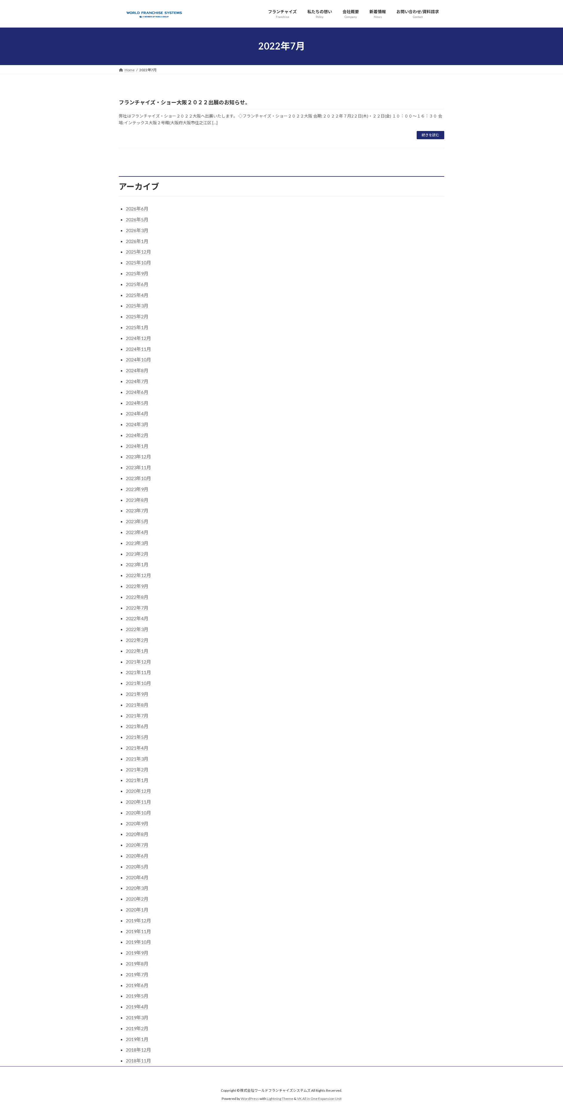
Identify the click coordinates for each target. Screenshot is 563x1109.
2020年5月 (137, 866)
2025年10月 (138, 262)
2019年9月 (137, 952)
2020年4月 (137, 877)
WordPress (250, 1099)
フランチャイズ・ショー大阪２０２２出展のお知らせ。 (184, 102)
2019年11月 (138, 931)
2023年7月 (137, 510)
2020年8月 (137, 834)
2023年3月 (137, 543)
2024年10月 (138, 359)
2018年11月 (138, 1060)
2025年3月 (137, 305)
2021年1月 (137, 780)
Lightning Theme (280, 1099)
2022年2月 (137, 640)
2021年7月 (137, 715)
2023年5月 (137, 521)
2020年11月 (138, 801)
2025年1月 (137, 327)
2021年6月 (137, 726)
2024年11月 (138, 349)
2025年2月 (137, 316)
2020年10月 (138, 812)
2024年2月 (137, 435)
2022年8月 (137, 597)
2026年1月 (137, 241)
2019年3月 (137, 1017)
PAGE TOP (545, 1070)
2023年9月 (137, 489)
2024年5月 (137, 403)
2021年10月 (138, 683)
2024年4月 (137, 413)
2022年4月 (137, 618)
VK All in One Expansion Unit (319, 1099)
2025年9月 (137, 273)
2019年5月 (137, 996)
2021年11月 (138, 672)
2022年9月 (137, 586)
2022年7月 (137, 607)
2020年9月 (137, 823)
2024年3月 (137, 424)
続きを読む (430, 135)
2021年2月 (137, 769)
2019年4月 (137, 1006)
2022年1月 (137, 651)
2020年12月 (138, 791)
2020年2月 (137, 899)
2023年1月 (137, 564)
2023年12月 (138, 456)
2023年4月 (137, 532)
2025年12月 (138, 251)
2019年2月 (137, 1028)
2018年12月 (138, 1049)
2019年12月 (138, 920)
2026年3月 (137, 230)
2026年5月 (137, 219)
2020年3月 (137, 888)
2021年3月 (137, 758)
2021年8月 (137, 704)
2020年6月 (137, 855)
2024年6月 (137, 392)
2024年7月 (137, 381)
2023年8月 (137, 500)
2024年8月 (137, 370)
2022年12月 (138, 575)
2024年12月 (138, 338)
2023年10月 (138, 478)
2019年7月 (137, 974)
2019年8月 (137, 963)
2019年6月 (137, 985)
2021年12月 (138, 661)
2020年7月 (137, 845)
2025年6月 (137, 284)
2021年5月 (137, 737)
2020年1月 (137, 909)
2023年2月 (137, 554)
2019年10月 (138, 942)
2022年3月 (137, 629)
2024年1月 (137, 446)
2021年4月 (137, 748)
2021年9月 (137, 694)
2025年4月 (137, 295)
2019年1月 (137, 1039)
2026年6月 (137, 208)
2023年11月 (138, 467)
